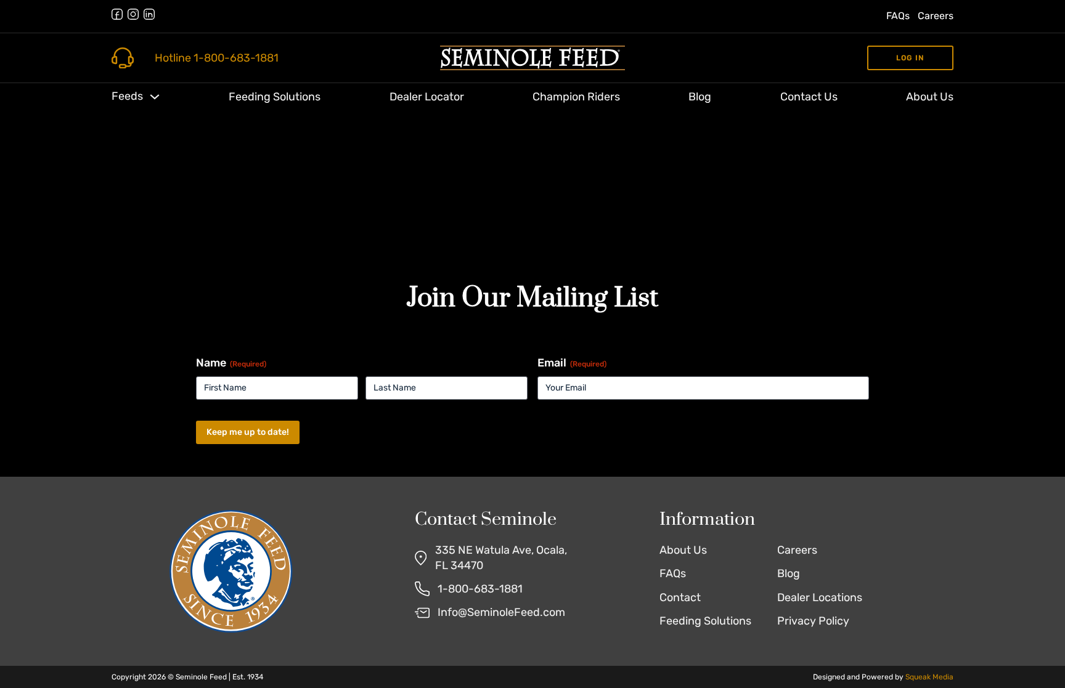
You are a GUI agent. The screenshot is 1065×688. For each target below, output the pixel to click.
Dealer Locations (819, 597)
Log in (910, 58)
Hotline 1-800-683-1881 (217, 58)
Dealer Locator (427, 96)
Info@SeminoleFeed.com (501, 612)
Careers (935, 16)
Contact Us (809, 96)
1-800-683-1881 (480, 589)
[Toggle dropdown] (154, 96)
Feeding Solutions (274, 96)
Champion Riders (576, 96)
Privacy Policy (813, 621)
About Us (929, 96)
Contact (680, 597)
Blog (699, 96)
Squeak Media (929, 677)
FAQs (898, 16)
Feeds (127, 96)
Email (571, 363)
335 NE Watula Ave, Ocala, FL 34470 (501, 557)
